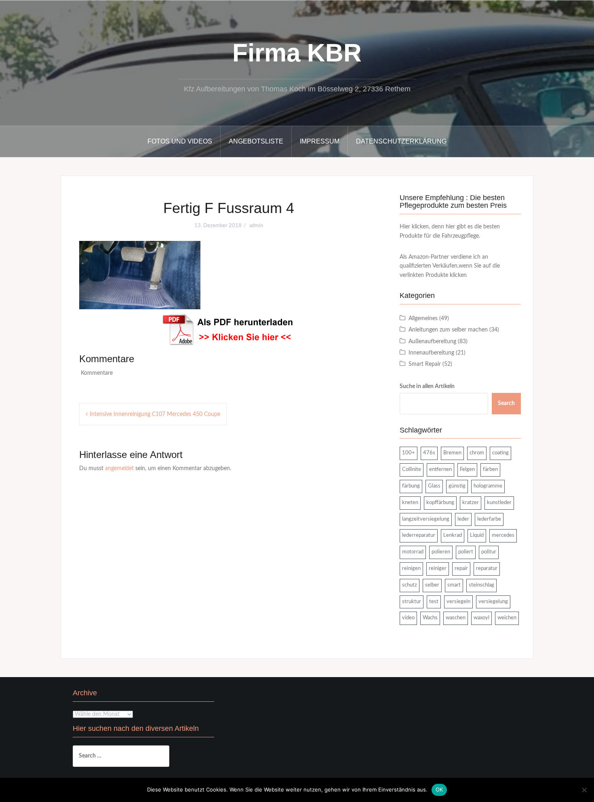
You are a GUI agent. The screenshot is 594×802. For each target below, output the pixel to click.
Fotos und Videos (179, 141)
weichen (506, 617)
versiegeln (458, 601)
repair (461, 568)
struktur (411, 601)
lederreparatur (418, 535)
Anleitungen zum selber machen (448, 330)
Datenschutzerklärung (401, 141)
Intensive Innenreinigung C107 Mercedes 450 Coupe (155, 414)
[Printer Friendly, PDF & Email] (228, 329)
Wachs (430, 617)
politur (488, 552)
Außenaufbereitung (432, 341)
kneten (410, 502)
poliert (465, 552)
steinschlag (481, 585)
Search (506, 403)
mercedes (503, 535)
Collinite (411, 469)
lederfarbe (489, 519)
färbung (411, 486)
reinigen (411, 568)
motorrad (412, 552)
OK (439, 789)
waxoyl (481, 617)
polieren (441, 552)
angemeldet (119, 468)
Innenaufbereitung (431, 353)
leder (463, 519)
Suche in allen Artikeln (427, 386)
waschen (456, 617)
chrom (477, 453)
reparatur (486, 568)
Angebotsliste (256, 141)
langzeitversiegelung (425, 519)
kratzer (470, 502)
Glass (434, 486)
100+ (408, 453)
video (408, 617)
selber (432, 585)
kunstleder (499, 502)
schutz (409, 585)
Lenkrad (452, 535)
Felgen (467, 469)
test (433, 601)
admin (256, 225)
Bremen (452, 453)
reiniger (438, 568)
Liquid (477, 535)
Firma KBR (297, 53)
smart (454, 585)
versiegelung (493, 601)
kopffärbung (440, 502)
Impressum (319, 141)
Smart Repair (425, 364)
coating (500, 453)
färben (490, 469)
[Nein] (584, 790)
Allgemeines (423, 318)
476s (429, 453)
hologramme (488, 486)
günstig (457, 486)
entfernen (440, 469)
